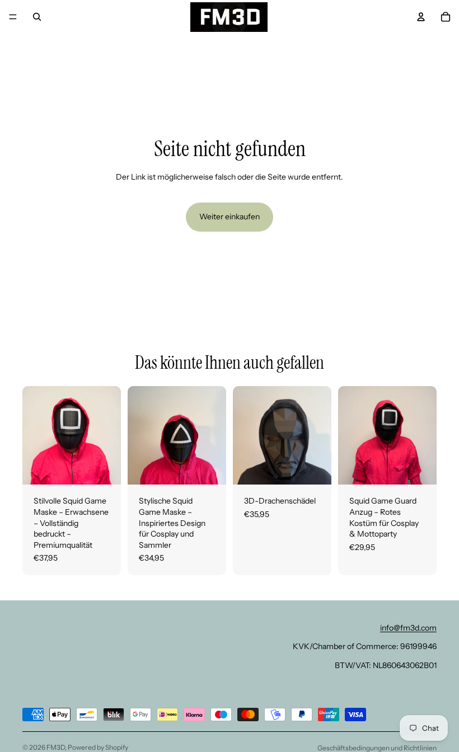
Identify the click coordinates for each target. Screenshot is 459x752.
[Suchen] (37, 16)
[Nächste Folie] (108, 435)
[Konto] (421, 16)
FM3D (55, 747)
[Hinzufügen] (314, 468)
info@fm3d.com (408, 628)
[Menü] (13, 17)
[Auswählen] (103, 468)
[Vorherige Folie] (34, 435)
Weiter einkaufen (229, 217)
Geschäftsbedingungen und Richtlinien (377, 748)
